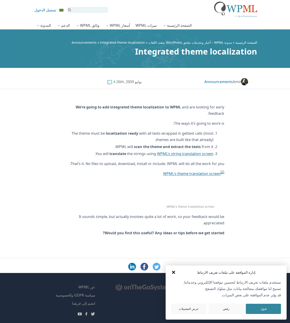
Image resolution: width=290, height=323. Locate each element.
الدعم (65, 25)
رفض (226, 309)
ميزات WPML (146, 25)
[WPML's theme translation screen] (190, 187)
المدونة (45, 25)
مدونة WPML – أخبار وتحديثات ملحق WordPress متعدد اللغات (190, 42)
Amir (237, 81)
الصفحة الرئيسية (179, 25)
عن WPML (86, 287)
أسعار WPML (120, 25)
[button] (173, 272)
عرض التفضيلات (189, 309)
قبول (263, 309)
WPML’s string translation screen (185, 153)
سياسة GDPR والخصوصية (75, 295)
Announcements (84, 42)
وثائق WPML (89, 25)
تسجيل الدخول (45, 9)
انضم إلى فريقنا (83, 303)
